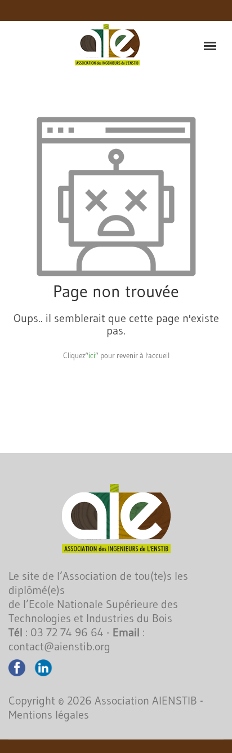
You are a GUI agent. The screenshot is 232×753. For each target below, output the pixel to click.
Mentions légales (48, 714)
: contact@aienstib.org (76, 639)
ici (91, 355)
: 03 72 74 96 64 (56, 632)
